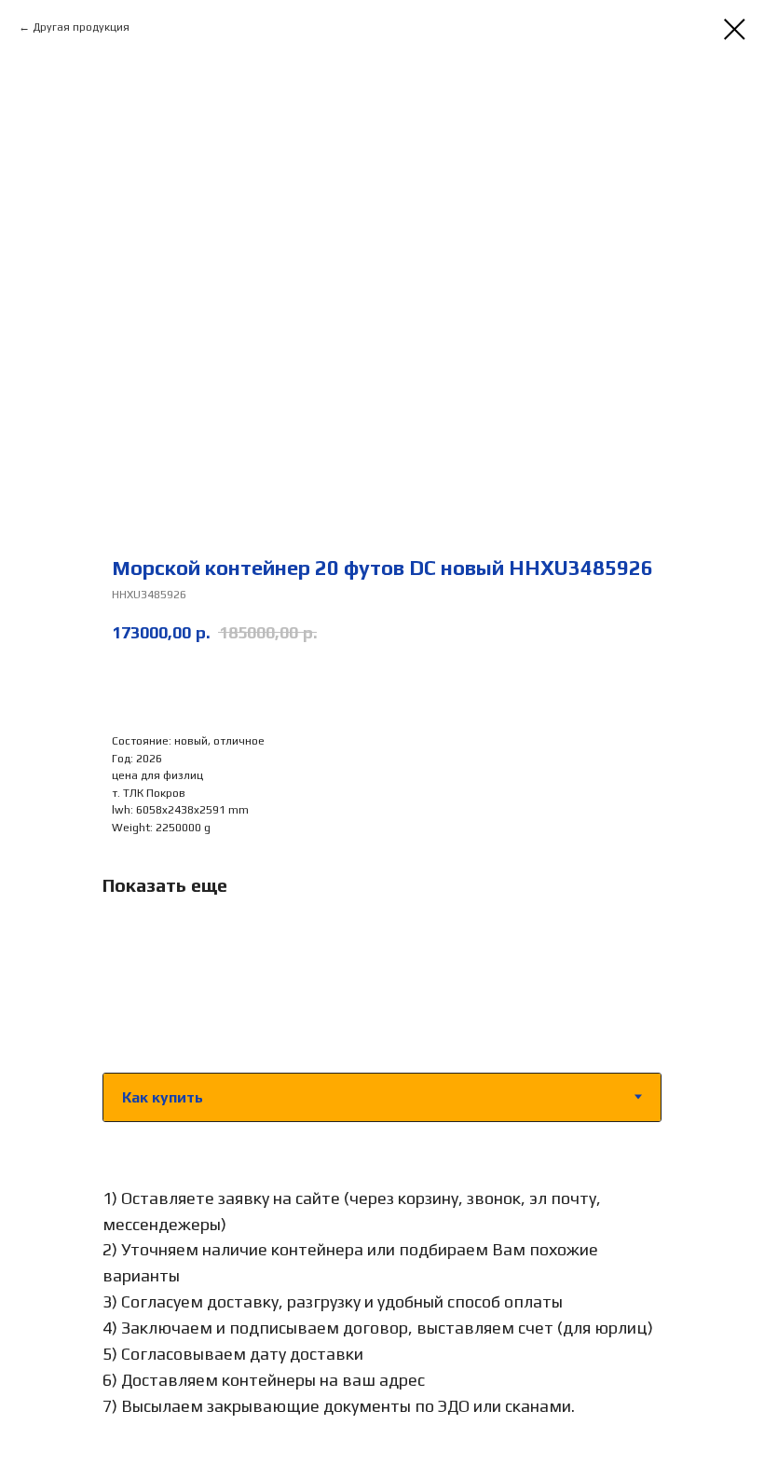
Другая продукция (81, 27)
